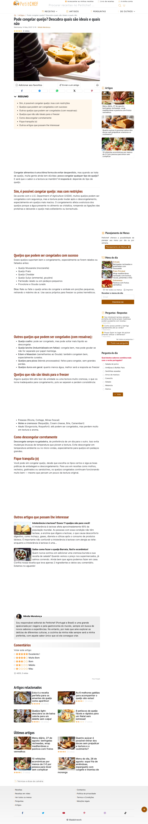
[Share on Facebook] (22, 91)
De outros (126, 11)
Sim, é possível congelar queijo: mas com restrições (44, 103)
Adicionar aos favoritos (30, 85)
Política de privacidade (86, 794)
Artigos (74, 11)
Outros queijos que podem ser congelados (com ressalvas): (48, 110)
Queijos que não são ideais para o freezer (39, 114)
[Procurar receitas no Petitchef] (120, 5)
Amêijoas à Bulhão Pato (115, 367)
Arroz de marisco (112, 375)
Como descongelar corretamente (35, 118)
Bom (30, 661)
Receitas (49, 11)
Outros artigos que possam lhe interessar (39, 125)
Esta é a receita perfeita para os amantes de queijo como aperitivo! (42, 696)
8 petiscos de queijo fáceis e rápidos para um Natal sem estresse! (87, 714)
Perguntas (99, 11)
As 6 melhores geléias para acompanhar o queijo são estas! (88, 695)
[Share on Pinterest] (92, 91)
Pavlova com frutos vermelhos (121, 284)
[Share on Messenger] (40, 91)
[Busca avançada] (124, 6)
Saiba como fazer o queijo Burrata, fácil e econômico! (60, 549)
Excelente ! (34, 654)
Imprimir (129, 290)
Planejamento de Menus (117, 247)
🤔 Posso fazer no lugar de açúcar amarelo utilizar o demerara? (116, 333)
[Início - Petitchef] (15, 15)
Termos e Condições (85, 797)
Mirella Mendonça (44, 27)
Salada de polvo (112, 364)
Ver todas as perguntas (124, 339)
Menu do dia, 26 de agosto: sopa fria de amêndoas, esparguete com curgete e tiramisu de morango (78, 765)
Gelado (108, 382)
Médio (31, 665)
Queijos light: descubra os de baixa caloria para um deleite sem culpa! (43, 714)
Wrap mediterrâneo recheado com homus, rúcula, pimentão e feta (122, 275)
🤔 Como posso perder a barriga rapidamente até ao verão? (115, 327)
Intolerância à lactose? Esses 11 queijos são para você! (61, 523)
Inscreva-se (118, 302)
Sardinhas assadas (112, 371)
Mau (30, 668)
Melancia (109, 385)
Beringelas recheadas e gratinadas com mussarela (122, 266)
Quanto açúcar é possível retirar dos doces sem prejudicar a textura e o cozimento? (87, 743)
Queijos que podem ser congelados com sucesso (43, 107)
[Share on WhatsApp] (57, 91)
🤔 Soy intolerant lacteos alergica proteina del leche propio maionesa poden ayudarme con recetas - (116, 319)
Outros (108, 389)
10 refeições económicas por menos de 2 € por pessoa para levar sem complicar (41, 764)
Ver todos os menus (113, 290)
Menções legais (83, 801)
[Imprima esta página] (97, 85)
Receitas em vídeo (22, 794)
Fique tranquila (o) (28, 121)
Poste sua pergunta (119, 343)
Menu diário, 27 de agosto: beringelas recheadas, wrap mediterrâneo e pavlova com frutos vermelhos (33, 745)
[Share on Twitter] (74, 91)
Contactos (81, 790)
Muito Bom (34, 657)
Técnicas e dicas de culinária (30, 781)
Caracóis (109, 378)
